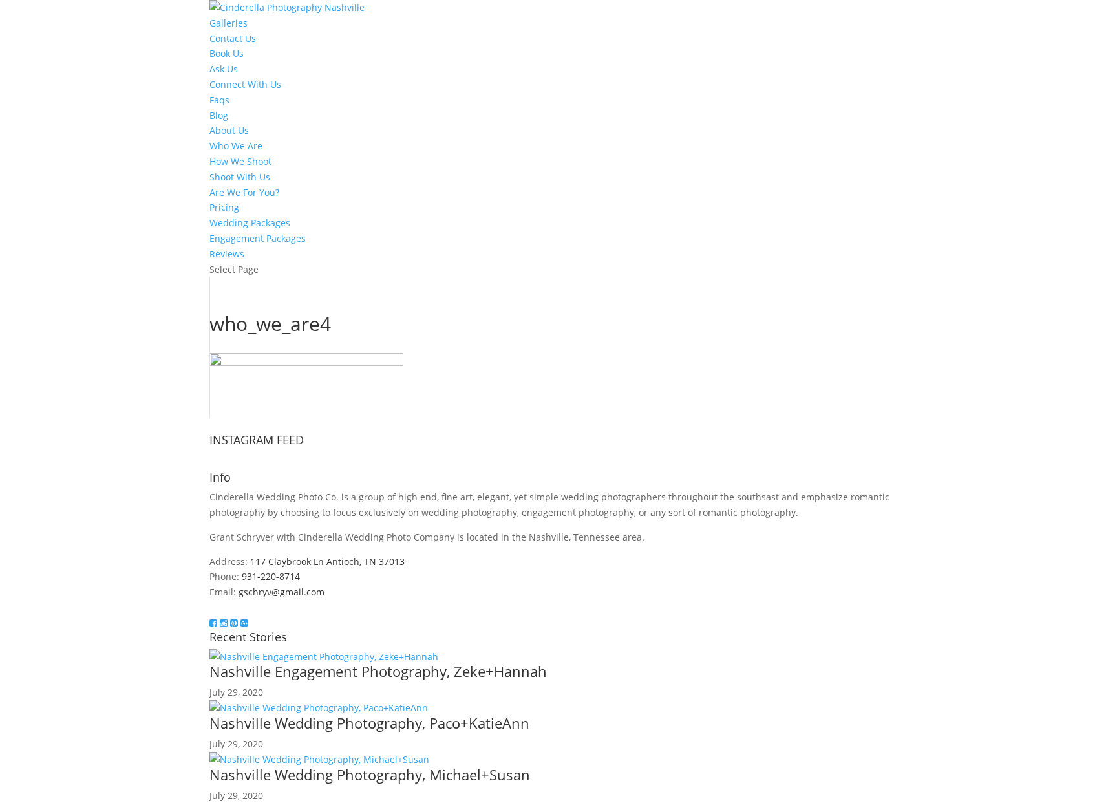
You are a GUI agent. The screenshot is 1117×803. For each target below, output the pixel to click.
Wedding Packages (249, 223)
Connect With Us (245, 84)
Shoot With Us (239, 177)
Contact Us (232, 38)
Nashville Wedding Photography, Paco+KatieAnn (369, 723)
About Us (229, 130)
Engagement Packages (257, 238)
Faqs (219, 100)
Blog (218, 115)
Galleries (228, 23)
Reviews (226, 254)
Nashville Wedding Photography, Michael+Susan (369, 774)
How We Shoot (240, 161)
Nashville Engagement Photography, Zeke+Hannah (378, 671)
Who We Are (235, 146)
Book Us (226, 53)
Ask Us (223, 69)
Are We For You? (244, 192)
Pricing (224, 207)
